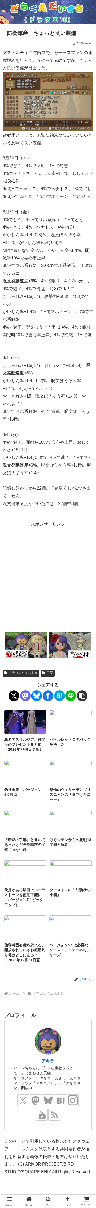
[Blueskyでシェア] (36, 695)
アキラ (48, 1061)
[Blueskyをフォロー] (48, 1100)
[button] (82, 695)
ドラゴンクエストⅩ (23, 673)
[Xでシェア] (14, 695)
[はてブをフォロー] (60, 1100)
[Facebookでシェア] (48, 695)
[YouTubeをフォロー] (42, 1115)
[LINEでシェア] (70, 695)
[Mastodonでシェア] (25, 695)
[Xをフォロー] (23, 1100)
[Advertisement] (48, 576)
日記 (50, 673)
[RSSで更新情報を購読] (54, 1115)
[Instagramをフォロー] (73, 1100)
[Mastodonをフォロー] (35, 1100)
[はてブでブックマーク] (59, 695)
